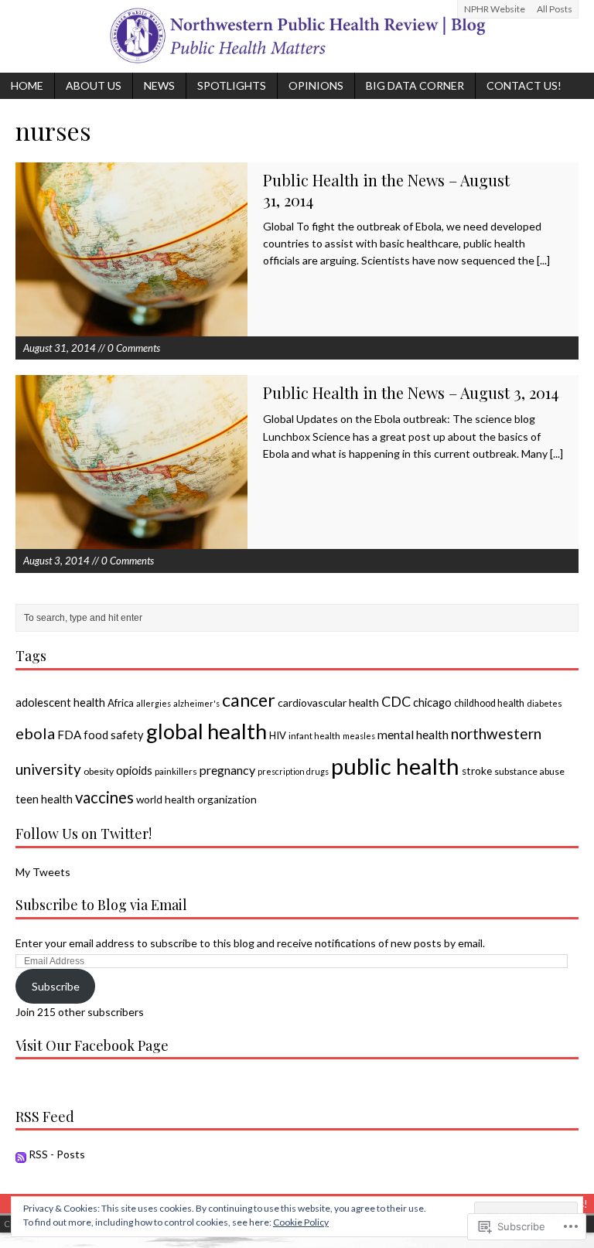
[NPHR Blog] (297, 36)
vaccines (104, 797)
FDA (69, 735)
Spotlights (231, 85)
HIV (277, 735)
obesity (99, 771)
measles (359, 736)
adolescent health (60, 702)
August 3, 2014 (56, 560)
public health (395, 765)
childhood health (489, 703)
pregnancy (227, 769)
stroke (477, 771)
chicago (432, 702)
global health (206, 731)
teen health (44, 799)
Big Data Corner (415, 85)
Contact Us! (524, 85)
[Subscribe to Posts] (20, 1154)
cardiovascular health (328, 702)
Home (27, 85)
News (159, 85)
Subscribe (56, 986)
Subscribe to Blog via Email (101, 904)
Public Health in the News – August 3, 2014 (410, 392)
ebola (35, 733)
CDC (396, 701)
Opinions (315, 85)
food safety (114, 735)
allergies (153, 703)
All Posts (554, 9)
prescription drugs (293, 771)
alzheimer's (196, 703)
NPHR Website (494, 9)
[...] (543, 260)
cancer (248, 700)
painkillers (176, 771)
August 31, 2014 (59, 348)
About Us (93, 85)
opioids (134, 770)
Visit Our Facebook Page (92, 1045)
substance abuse (529, 771)
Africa (121, 703)
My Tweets (42, 871)
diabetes (544, 703)
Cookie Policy (301, 1222)
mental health (413, 734)
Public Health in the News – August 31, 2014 (386, 189)
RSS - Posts (57, 1154)
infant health (314, 736)
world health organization (196, 799)
